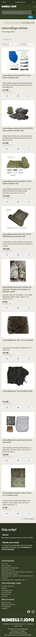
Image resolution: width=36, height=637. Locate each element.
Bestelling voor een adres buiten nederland (17, 572)
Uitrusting (9, 23)
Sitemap (4, 596)
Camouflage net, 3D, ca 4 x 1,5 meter (17, 340)
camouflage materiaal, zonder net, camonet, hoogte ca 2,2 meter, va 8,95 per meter (17, 289)
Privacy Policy (6, 566)
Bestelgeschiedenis (8, 604)
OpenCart (23, 624)
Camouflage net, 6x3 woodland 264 (17, 391)
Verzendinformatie (8, 570)
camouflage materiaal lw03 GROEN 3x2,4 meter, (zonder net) (17, 129)
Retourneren (6, 594)
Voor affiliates (6, 592)
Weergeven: (24, 44)
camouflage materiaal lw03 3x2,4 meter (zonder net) (16, 76)
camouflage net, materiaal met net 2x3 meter (17, 441)
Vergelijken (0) (6, 39)
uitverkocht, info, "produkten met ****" (15, 580)
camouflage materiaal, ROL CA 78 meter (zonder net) (17, 182)
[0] (33, 6)
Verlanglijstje (6, 606)
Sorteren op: (6, 44)
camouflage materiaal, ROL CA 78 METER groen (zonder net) (17, 235)
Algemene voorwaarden (10, 568)
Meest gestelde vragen (10, 574)
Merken (4, 588)
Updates (4, 608)
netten (17, 23)
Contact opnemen (8, 586)
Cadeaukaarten (7, 590)
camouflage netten (28, 23)
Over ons (5, 564)
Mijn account (6, 602)
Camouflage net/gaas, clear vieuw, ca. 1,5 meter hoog (17, 494)
